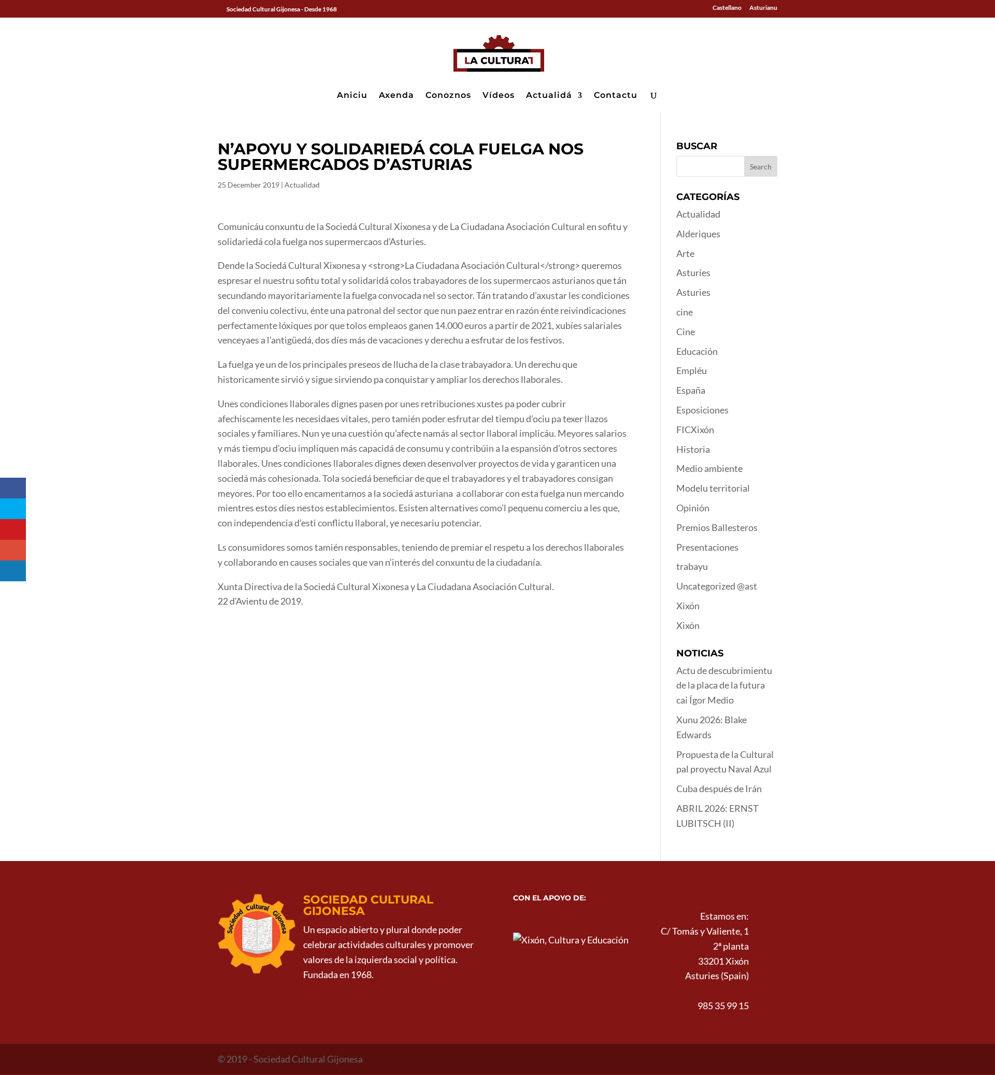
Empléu (691, 370)
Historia (693, 449)
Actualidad (302, 184)
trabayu (692, 566)
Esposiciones (702, 409)
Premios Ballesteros (717, 527)
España (690, 390)
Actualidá (549, 96)
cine (684, 312)
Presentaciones (707, 547)
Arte (685, 253)
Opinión (692, 507)
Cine (685, 331)
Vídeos (498, 96)
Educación (697, 351)
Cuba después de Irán (719, 788)
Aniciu (352, 96)
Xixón (688, 605)
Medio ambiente (709, 468)
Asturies (693, 272)
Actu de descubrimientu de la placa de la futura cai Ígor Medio (724, 685)
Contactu (615, 96)
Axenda (396, 96)
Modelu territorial (713, 488)
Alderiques (698, 233)
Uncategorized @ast (716, 586)
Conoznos (448, 96)
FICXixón (695, 429)
